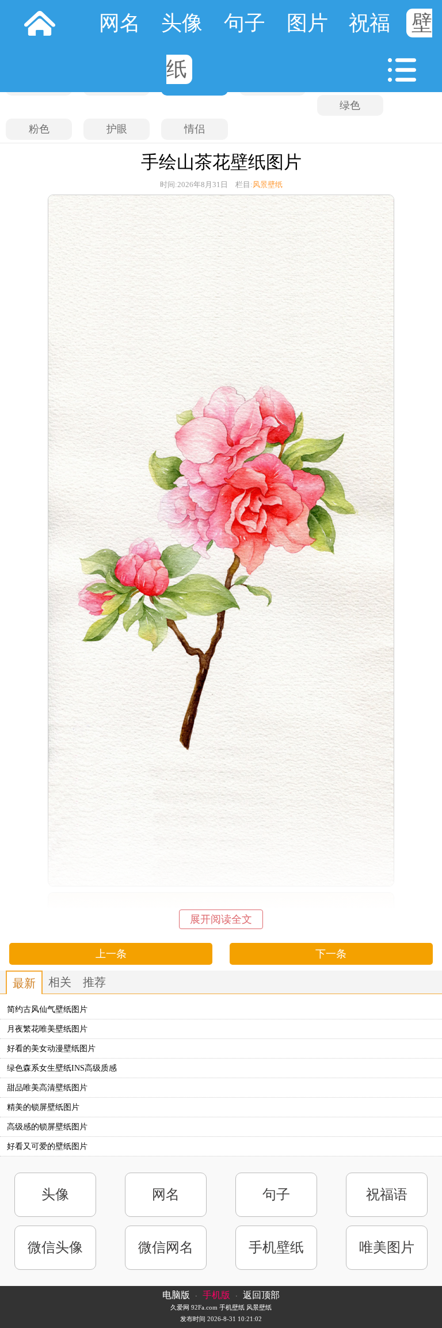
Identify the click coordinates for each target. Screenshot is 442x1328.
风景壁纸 (268, 185)
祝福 (369, 23)
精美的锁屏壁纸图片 (43, 1107)
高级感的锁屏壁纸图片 (47, 1126)
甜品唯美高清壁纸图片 (47, 1087)
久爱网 (179, 1307)
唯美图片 (386, 1247)
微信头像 (55, 1247)
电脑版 (176, 1295)
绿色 (350, 105)
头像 (182, 23)
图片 (307, 23)
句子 (244, 23)
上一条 (111, 954)
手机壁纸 (276, 1247)
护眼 (116, 129)
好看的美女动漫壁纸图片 (51, 1048)
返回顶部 (261, 1295)
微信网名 (165, 1247)
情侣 (194, 129)
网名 (119, 23)
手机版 (216, 1295)
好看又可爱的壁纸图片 (47, 1146)
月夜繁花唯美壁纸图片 (47, 1029)
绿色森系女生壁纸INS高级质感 (62, 1068)
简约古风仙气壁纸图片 (47, 1009)
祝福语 (386, 1194)
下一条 (330, 954)
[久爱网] (39, 23)
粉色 (39, 129)
